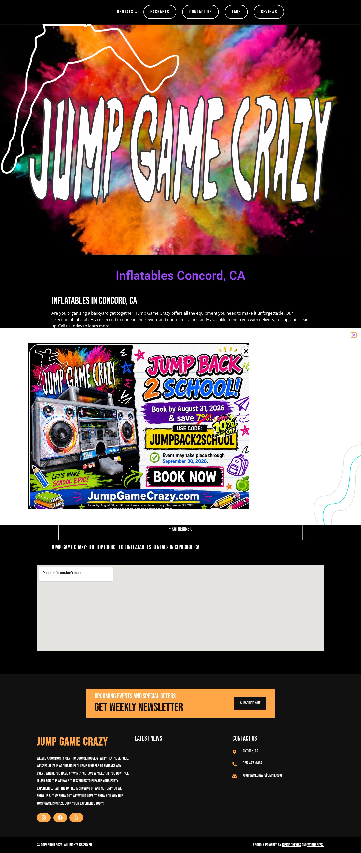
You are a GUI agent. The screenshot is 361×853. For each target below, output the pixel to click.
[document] (180, 426)
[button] (353, 335)
